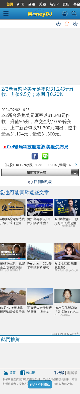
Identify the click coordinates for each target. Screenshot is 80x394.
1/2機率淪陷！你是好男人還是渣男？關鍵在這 (66, 221)
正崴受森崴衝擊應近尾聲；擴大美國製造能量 (39, 310)
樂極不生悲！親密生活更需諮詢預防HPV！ (12, 265)
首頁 (12, 372)
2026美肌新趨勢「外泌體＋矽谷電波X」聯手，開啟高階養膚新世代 (66, 310)
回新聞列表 (43, 181)
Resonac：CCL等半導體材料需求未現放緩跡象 (39, 265)
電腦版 (72, 372)
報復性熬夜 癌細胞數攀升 (65, 265)
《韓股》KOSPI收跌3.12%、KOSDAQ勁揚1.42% (39, 165)
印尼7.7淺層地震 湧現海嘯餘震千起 (12, 310)
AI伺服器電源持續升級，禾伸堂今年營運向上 (12, 221)
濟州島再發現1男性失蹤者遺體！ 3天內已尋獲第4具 (39, 221)
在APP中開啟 (40, 384)
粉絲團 (30, 372)
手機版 (59, 372)
